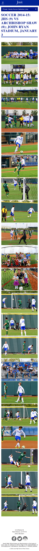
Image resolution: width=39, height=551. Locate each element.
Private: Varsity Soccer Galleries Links (15, 9)
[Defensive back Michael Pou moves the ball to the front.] (19, 437)
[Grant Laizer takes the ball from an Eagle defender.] (19, 189)
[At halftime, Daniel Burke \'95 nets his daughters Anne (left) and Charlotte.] (19, 279)
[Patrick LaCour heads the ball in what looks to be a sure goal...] (19, 302)
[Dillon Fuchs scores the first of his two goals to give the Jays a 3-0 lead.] (19, 324)
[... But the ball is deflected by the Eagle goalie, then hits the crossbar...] (19, 505)
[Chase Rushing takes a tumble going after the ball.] (19, 460)
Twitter (19, 538)
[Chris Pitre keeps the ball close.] (19, 143)
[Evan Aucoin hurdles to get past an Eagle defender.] (19, 166)
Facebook (13, 538)
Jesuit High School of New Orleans (19, 3)
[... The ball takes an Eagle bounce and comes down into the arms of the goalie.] (19, 483)
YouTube (25, 538)
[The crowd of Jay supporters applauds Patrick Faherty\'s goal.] (19, 370)
